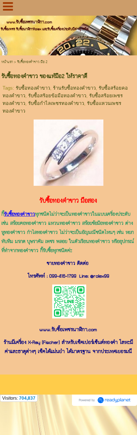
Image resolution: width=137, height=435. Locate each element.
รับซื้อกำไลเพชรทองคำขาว (56, 103)
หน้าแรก (7, 62)
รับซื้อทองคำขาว (33, 88)
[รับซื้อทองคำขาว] (68, 151)
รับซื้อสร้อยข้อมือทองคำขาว (57, 95)
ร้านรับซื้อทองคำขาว (74, 88)
